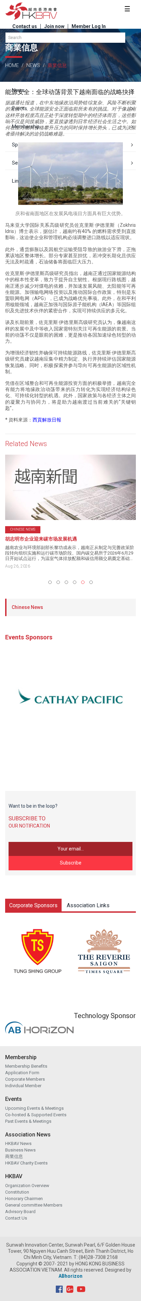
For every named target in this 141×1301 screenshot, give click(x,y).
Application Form (22, 1072)
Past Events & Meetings (28, 1121)
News (33, 65)
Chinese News (27, 607)
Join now (54, 26)
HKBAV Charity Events (26, 1163)
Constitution (17, 1192)
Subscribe (70, 863)
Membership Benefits (26, 1066)
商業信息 (14, 1156)
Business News (20, 1150)
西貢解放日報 (47, 419)
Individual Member (23, 1085)
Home (12, 65)
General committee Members (33, 1205)
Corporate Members (25, 1079)
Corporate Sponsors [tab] (33, 905)
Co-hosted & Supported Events (35, 1114)
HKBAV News (18, 1143)
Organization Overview (27, 1185)
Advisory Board (20, 1211)
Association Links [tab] (88, 905)
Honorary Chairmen (24, 1198)
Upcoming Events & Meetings (34, 1108)
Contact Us (16, 1218)
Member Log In (89, 26)
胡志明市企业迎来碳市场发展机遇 (41, 539)
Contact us (24, 26)
